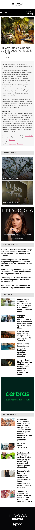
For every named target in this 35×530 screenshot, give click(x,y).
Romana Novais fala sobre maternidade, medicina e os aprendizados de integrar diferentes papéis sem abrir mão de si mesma (24, 479)
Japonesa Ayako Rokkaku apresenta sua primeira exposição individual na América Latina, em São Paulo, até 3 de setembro (16, 263)
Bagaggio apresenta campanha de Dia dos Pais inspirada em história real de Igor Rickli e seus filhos (24, 322)
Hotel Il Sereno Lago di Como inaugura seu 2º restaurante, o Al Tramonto (24, 336)
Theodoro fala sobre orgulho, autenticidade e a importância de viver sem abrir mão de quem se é (24, 496)
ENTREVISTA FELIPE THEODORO (22, 446)
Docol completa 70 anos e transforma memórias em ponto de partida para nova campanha (16, 280)
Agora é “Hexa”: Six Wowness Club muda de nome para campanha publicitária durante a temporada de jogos (24, 367)
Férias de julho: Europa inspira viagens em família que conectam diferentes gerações (23, 350)
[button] (6, 12)
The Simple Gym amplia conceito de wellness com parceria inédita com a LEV (15, 288)
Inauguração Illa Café (10, 178)
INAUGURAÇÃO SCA (10, 202)
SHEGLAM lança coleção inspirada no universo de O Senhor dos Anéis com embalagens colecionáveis (16, 272)
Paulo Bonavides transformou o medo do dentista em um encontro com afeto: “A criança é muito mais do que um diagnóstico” (24, 460)
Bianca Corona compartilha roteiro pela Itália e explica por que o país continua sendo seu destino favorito (24, 305)
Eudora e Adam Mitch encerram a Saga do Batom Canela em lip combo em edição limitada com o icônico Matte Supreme (16, 253)
